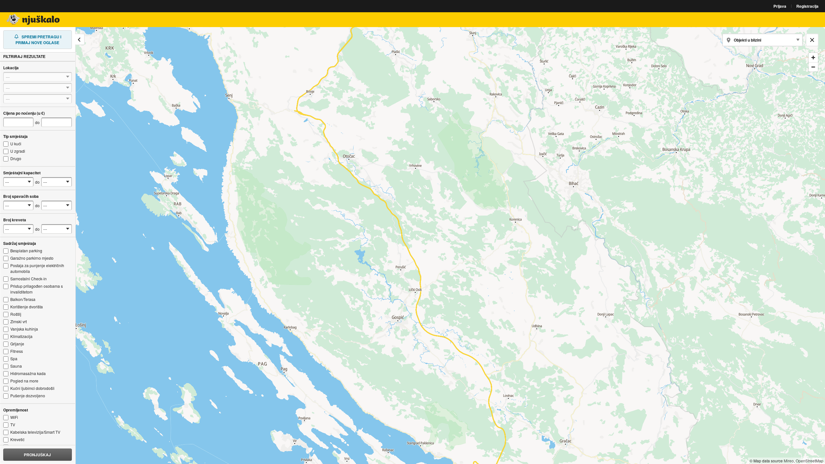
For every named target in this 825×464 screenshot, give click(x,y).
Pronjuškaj (37, 455)
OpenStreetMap (809, 460)
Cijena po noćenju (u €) (24, 113)
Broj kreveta (14, 220)
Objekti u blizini (747, 40)
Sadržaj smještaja (19, 243)
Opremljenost (15, 410)
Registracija (807, 6)
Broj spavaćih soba (21, 196)
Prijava (779, 6)
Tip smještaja (15, 136)
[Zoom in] (813, 57)
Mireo (789, 460)
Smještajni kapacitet (22, 173)
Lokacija (11, 68)
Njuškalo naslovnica (33, 19)
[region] (412, 245)
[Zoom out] (813, 67)
